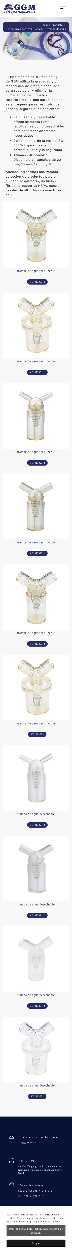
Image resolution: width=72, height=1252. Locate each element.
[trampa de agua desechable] (36, 778)
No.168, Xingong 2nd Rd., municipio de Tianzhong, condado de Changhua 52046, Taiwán (40, 1170)
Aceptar (36, 1243)
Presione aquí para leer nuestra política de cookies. (36, 1230)
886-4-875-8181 (43, 1190)
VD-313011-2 (37, 915)
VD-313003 (37, 734)
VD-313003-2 (37, 644)
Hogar (44, 25)
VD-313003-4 (37, 282)
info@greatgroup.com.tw (31, 1142)
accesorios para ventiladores (26, 29)
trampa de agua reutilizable (36, 270)
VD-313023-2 (37, 463)
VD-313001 (37, 1096)
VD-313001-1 (37, 372)
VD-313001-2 (37, 1006)
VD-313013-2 (37, 553)
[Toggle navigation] (63, 8)
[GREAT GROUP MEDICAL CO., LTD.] (20, 8)
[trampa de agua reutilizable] (36, 235)
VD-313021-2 (37, 825)
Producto (57, 25)
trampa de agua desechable (36, 814)
